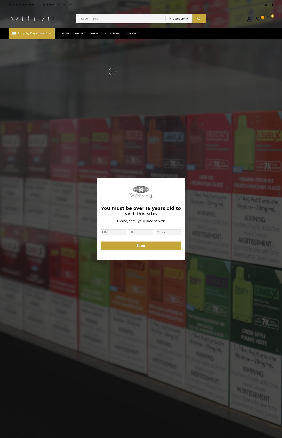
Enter (141, 245)
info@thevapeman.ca (60, 4)
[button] (268, 18)
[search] (199, 18)
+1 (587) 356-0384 (24, 4)
